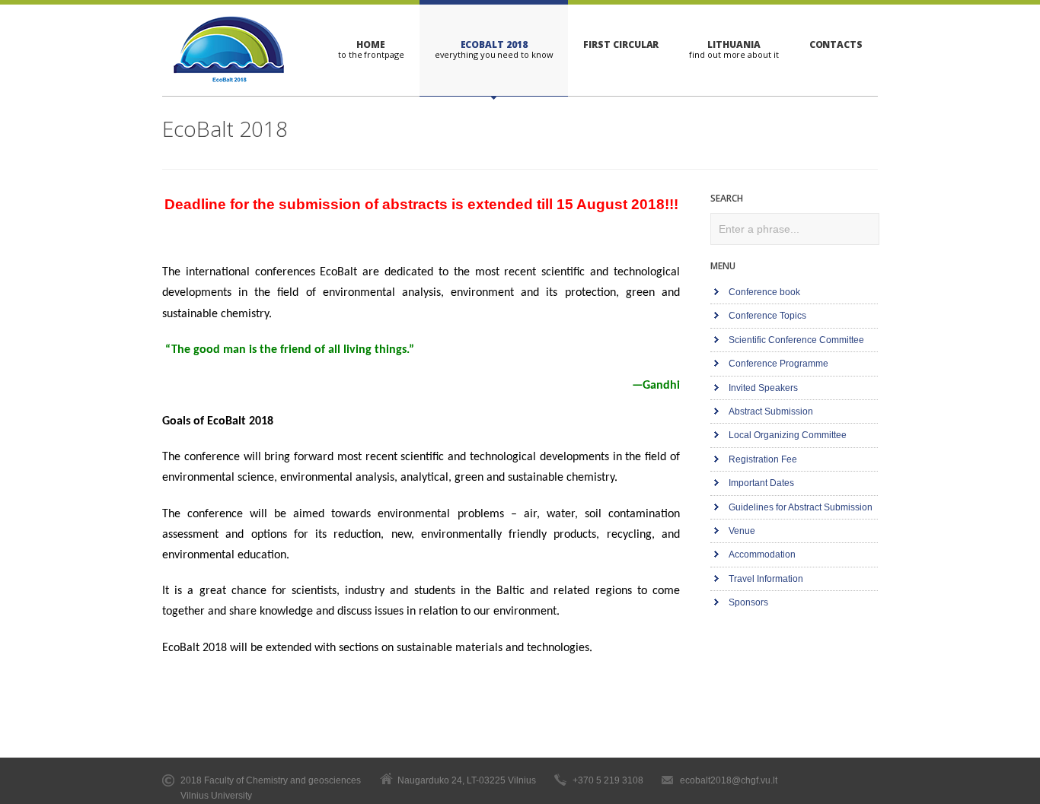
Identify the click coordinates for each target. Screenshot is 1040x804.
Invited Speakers (763, 388)
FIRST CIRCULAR (621, 44)
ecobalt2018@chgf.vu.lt (728, 780)
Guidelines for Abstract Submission (801, 507)
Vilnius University (216, 795)
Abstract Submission (771, 411)
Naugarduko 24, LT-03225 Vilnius (466, 780)
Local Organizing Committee (788, 435)
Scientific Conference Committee (796, 340)
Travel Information (766, 579)
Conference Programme (778, 363)
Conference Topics (767, 315)
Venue (742, 531)
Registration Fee (763, 459)
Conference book (764, 292)
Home (370, 44)
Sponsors (748, 602)
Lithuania (733, 44)
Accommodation (762, 554)
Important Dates (761, 483)
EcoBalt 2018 (494, 44)
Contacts (836, 44)
